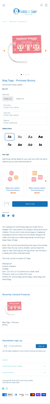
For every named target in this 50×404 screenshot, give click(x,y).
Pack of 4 (20, 99)
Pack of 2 (8, 99)
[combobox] (6, 204)
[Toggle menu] (3, 5)
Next (46, 51)
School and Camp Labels (12, 85)
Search (5, 360)
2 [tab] (23, 74)
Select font (7, 129)
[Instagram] (6, 388)
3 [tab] (26, 74)
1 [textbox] (4, 205)
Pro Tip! (5, 155)
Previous (3, 51)
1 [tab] (21, 74)
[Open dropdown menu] (45, 366)
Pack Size (5, 95)
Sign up (41, 346)
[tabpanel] (24, 48)
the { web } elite (14, 382)
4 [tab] (28, 74)
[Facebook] (2, 388)
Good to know (8, 372)
